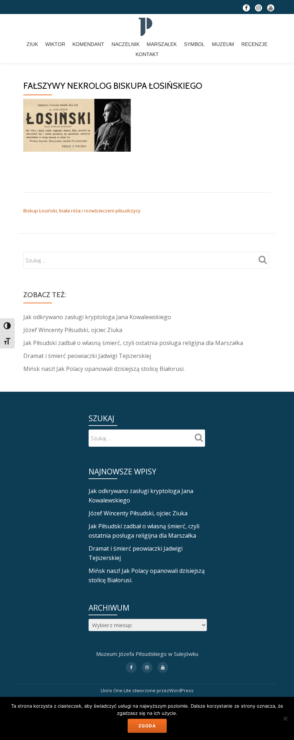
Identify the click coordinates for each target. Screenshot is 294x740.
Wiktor (55, 44)
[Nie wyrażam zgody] (285, 718)
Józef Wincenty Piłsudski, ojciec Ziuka (72, 330)
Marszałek (162, 44)
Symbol (194, 44)
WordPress (181, 690)
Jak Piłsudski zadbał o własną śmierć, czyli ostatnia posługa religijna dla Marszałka (133, 343)
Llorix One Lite (116, 690)
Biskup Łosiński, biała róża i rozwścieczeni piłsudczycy (82, 210)
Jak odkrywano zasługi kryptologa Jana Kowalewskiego (97, 317)
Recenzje (254, 44)
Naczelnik (125, 44)
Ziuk (32, 44)
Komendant (88, 44)
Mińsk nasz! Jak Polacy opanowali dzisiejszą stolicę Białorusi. (104, 369)
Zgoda (147, 725)
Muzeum (223, 44)
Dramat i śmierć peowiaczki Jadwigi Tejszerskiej (87, 356)
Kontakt (147, 54)
